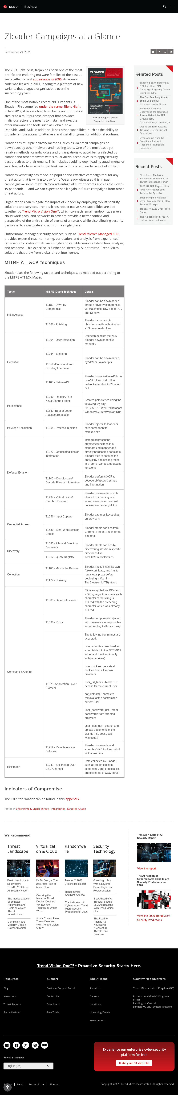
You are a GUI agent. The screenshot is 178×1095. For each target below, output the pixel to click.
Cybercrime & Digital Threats (33, 808)
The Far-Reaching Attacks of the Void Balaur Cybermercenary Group (152, 100)
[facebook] (159, 51)
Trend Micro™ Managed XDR (98, 234)
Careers (94, 996)
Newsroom (9, 996)
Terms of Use (36, 1084)
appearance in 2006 (47, 79)
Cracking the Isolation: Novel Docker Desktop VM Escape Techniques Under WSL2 (46, 903)
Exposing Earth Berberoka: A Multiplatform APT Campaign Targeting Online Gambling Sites (153, 87)
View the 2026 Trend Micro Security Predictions (153, 917)
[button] (28, 1066)
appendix (72, 799)
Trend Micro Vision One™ (40, 211)
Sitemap (54, 1084)
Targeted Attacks (76, 808)
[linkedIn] (170, 51)
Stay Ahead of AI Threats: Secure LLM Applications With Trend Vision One (104, 904)
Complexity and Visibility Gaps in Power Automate (17, 924)
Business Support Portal (61, 988)
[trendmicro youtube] (44, 1045)
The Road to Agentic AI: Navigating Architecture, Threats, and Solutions (101, 926)
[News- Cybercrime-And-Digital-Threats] (153, 51)
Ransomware (75, 848)
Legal (20, 1084)
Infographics (58, 808)
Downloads (53, 1004)
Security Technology (104, 848)
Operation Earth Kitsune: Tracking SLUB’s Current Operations (152, 130)
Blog (6, 988)
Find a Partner (11, 1012)
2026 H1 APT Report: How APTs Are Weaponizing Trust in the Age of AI (153, 189)
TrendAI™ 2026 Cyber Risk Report (155, 210)
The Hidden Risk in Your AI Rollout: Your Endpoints (153, 218)
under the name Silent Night (59, 106)
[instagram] (35, 1045)
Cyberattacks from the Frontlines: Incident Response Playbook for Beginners (151, 143)
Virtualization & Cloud (46, 848)
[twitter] (165, 51)
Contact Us (53, 996)
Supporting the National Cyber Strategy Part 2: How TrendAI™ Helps (153, 201)
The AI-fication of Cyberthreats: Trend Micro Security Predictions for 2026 (76, 907)
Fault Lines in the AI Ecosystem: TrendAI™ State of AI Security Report (18, 879)
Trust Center (97, 1020)
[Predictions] (154, 899)
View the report (146, 867)
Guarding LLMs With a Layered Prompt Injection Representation (102, 879)
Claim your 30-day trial (132, 1062)
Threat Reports (12, 1004)
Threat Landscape (17, 848)
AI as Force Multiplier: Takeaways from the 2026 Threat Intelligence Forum (152, 178)
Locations (95, 1004)
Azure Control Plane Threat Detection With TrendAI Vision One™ (47, 923)
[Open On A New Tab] (105, 92)
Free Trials (53, 1012)
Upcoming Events (100, 1012)
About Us (95, 988)
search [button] (165, 7)
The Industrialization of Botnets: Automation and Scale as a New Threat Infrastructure (19, 906)
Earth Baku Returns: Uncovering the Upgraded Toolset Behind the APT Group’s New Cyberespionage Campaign (153, 115)
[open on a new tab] (25, 1045)
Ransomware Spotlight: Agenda (75, 893)
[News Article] (154, 851)
